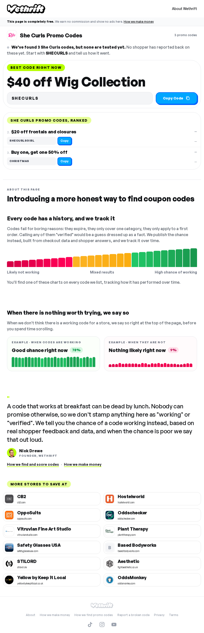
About (30, 615)
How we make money (139, 21)
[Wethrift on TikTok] (90, 624)
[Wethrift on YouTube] (113, 624)
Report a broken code (133, 615)
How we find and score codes (33, 464)
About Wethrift (184, 8)
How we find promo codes (93, 615)
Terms (173, 615)
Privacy (159, 615)
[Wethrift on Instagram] (102, 624)
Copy (64, 141)
